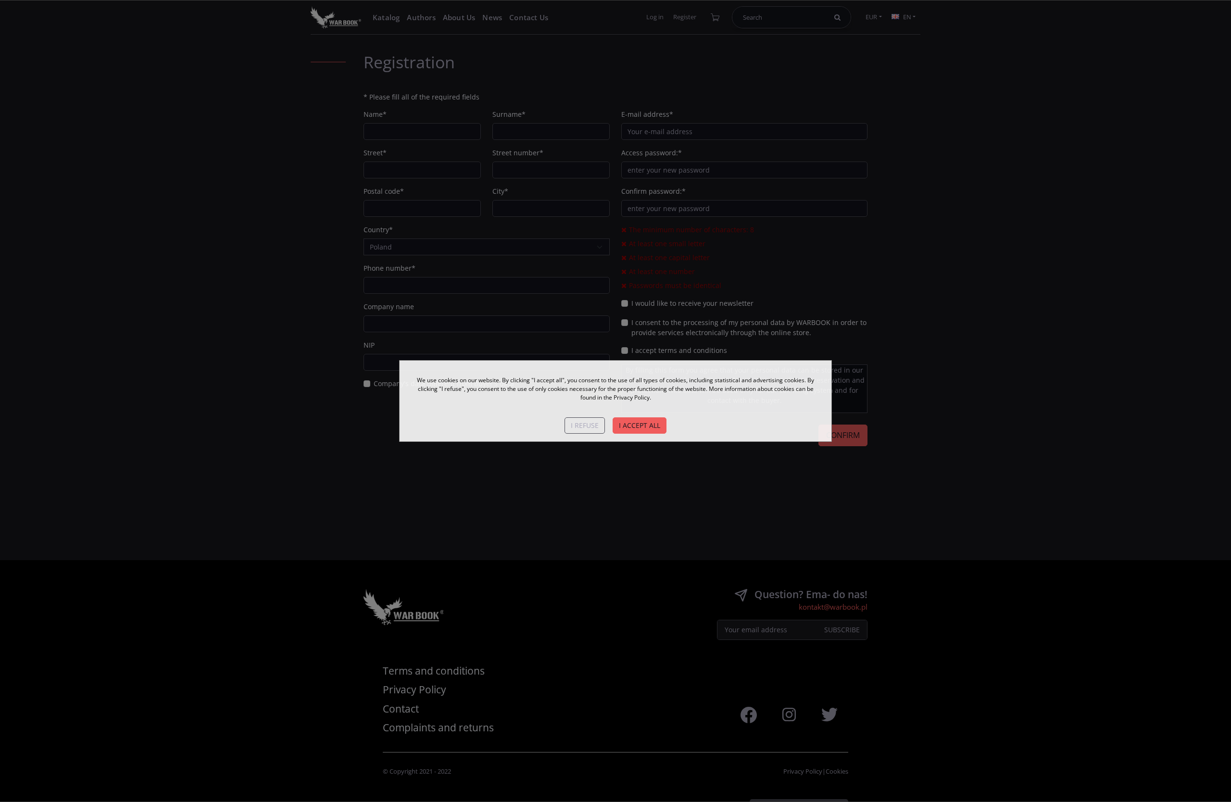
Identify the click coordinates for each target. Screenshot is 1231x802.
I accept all (639, 425)
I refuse (585, 425)
